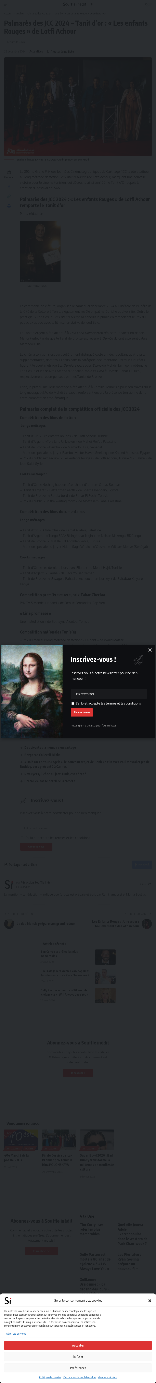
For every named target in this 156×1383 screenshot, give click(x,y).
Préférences (78, 1368)
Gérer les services (16, 1333)
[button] (150, 1301)
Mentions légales (107, 1377)
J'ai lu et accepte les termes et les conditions (108, 703)
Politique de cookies (50, 1377)
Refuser (78, 1356)
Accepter (78, 1345)
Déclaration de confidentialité (79, 1377)
